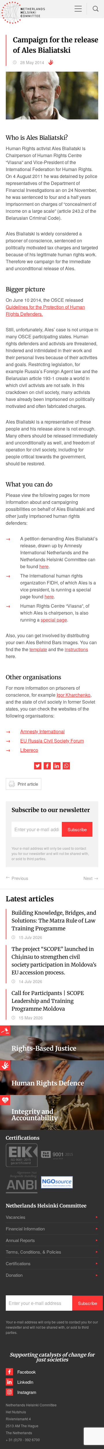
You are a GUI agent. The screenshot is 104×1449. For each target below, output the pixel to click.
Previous (20, 878)
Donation (14, 1275)
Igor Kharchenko (73, 694)
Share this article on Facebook (47, 765)
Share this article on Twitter (37, 765)
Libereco (29, 750)
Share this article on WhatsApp (66, 765)
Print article (28, 784)
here (44, 566)
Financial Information (25, 1228)
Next (87, 878)
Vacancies (15, 1217)
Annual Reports (20, 1240)
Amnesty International (42, 731)
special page (54, 619)
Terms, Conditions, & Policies (33, 1252)
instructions (76, 649)
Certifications (18, 1263)
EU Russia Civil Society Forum (52, 740)
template (38, 649)
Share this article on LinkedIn (56, 765)
